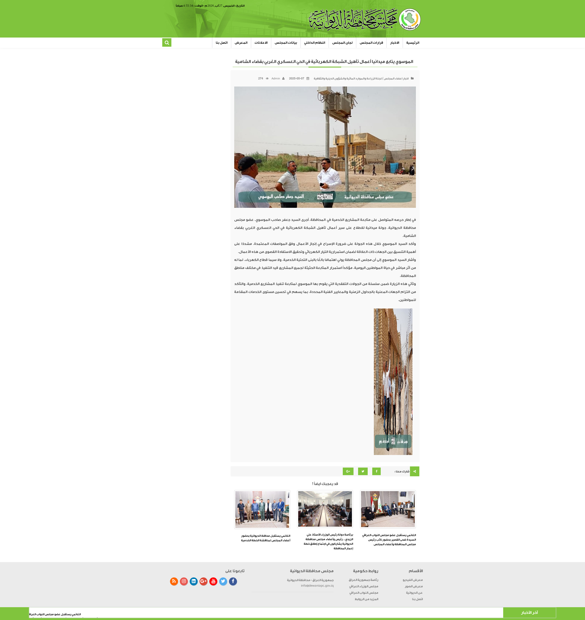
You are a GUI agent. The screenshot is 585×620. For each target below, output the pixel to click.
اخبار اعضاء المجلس (396, 78)
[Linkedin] (194, 581)
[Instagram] (184, 581)
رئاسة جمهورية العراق (363, 579)
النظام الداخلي (314, 42)
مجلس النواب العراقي (363, 592)
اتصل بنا (222, 42)
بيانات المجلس (286, 42)
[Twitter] (223, 581)
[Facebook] (233, 581)
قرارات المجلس (371, 42)
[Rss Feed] (174, 581)
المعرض (241, 42)
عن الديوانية (414, 592)
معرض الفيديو (413, 579)
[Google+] (203, 581)
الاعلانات (261, 42)
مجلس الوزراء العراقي (363, 586)
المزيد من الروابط (366, 599)
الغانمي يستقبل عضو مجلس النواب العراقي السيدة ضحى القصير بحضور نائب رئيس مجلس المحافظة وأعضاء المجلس (389, 540)
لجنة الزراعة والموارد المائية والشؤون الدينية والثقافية (348, 78)
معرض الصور (414, 586)
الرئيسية (412, 42)
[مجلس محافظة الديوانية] (365, 19)
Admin (275, 78)
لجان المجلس (342, 42)
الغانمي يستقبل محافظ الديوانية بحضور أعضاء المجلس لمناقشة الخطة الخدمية (265, 538)
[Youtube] (213, 581)
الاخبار (394, 42)
